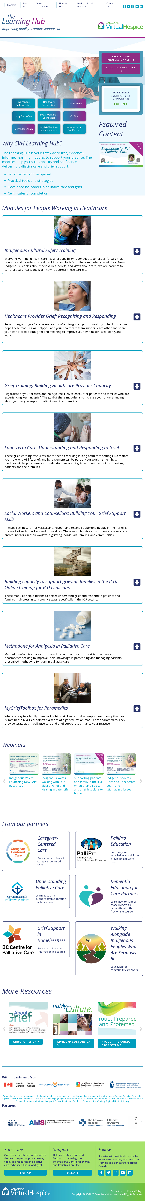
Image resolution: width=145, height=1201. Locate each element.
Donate (72, 1172)
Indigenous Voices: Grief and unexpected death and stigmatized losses (121, 783)
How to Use (63, 5)
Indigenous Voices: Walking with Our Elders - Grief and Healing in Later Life (55, 783)
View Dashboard (42, 5)
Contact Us (110, 5)
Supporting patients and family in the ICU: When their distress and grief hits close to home (88, 785)
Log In (25, 5)
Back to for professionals (119, 58)
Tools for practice (121, 67)
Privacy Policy (134, 1191)
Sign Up (25, 1172)
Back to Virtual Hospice (85, 5)
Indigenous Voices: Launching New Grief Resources (23, 782)
